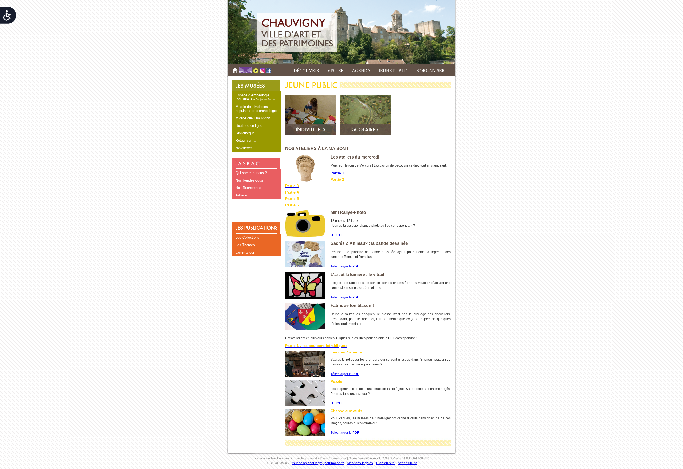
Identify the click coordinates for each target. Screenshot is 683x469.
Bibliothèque (245, 133)
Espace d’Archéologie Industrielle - (256, 97)
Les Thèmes (245, 245)
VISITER (335, 70)
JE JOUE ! (338, 235)
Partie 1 (337, 173)
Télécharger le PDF (345, 266)
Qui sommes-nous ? (251, 173)
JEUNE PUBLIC (393, 70)
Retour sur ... (246, 141)
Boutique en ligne (249, 126)
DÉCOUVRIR (306, 70)
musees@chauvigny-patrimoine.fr (318, 463)
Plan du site (385, 463)
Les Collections (247, 237)
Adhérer (242, 195)
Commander (245, 252)
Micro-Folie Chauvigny (253, 118)
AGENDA (361, 70)
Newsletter (244, 148)
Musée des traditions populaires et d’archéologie (256, 109)
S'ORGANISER (430, 70)
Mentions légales (360, 463)
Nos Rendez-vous (249, 180)
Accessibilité (407, 463)
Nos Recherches (248, 188)
